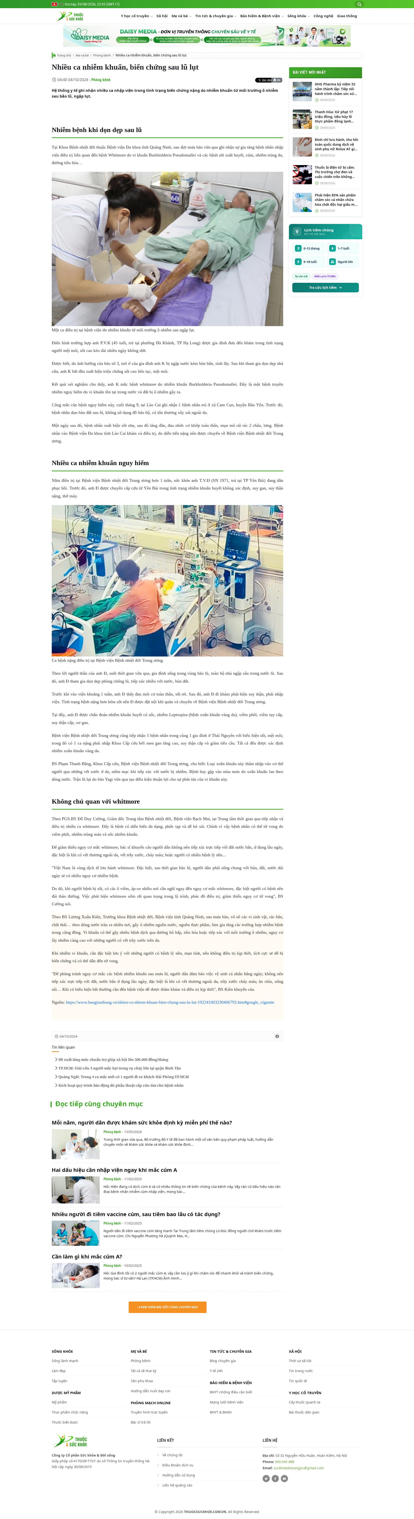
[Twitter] (266, 1478)
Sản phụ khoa (142, 1381)
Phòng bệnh (102, 55)
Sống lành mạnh (65, 1360)
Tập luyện (59, 1381)
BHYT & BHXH (220, 1412)
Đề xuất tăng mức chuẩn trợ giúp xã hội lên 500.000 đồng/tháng (113, 1059)
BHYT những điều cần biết (231, 1392)
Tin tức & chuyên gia (214, 15)
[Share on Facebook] (277, 1036)
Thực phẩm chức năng (70, 1412)
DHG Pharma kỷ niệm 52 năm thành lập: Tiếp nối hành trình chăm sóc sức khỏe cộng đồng (335, 89)
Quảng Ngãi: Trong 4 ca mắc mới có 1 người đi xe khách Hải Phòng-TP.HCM (123, 1076)
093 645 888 (284, 1461)
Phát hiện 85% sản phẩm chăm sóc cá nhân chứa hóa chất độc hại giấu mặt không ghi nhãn (336, 200)
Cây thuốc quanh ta (304, 1402)
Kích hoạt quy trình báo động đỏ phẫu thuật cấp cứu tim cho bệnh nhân (121, 1085)
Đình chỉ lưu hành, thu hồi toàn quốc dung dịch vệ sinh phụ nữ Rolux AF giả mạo (336, 144)
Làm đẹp (59, 1371)
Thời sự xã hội (300, 1360)
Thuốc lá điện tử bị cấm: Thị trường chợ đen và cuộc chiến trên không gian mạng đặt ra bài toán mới (336, 172)
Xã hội (162, 15)
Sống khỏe (297, 15)
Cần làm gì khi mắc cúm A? (87, 1256)
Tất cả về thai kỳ (143, 1371)
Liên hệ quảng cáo (177, 1485)
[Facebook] (275, 1478)
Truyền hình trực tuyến (149, 1412)
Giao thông (347, 15)
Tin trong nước (301, 1371)
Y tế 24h (216, 1371)
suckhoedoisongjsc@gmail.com (299, 1468)
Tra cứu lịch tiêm (323, 287)
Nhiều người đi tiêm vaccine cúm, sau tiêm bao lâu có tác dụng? (136, 1214)
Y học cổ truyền (135, 15)
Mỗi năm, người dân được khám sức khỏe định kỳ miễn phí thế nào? (142, 1122)
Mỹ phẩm (59, 1402)
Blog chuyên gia (223, 1360)
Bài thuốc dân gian (304, 1412)
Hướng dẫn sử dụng (178, 1475)
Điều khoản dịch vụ (177, 1465)
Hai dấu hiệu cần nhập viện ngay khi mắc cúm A (114, 1169)
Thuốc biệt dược (65, 1422)
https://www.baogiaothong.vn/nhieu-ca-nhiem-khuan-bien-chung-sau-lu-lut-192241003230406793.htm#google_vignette (170, 1002)
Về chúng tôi (172, 1455)
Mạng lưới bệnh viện (226, 1402)
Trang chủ (64, 55)
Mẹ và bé (180, 15)
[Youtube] (284, 1478)
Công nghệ (323, 15)
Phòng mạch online (151, 1402)
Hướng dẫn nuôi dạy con (151, 1391)
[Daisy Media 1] (207, 36)
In (278, 80)
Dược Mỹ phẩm (66, 1392)
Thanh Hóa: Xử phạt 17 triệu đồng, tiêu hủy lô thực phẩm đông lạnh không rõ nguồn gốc (334, 117)
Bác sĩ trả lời (141, 1422)
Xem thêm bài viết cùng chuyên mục (169, 1307)
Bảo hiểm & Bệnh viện (260, 15)
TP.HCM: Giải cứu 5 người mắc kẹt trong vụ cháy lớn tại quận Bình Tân (119, 1068)
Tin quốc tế (298, 1381)
